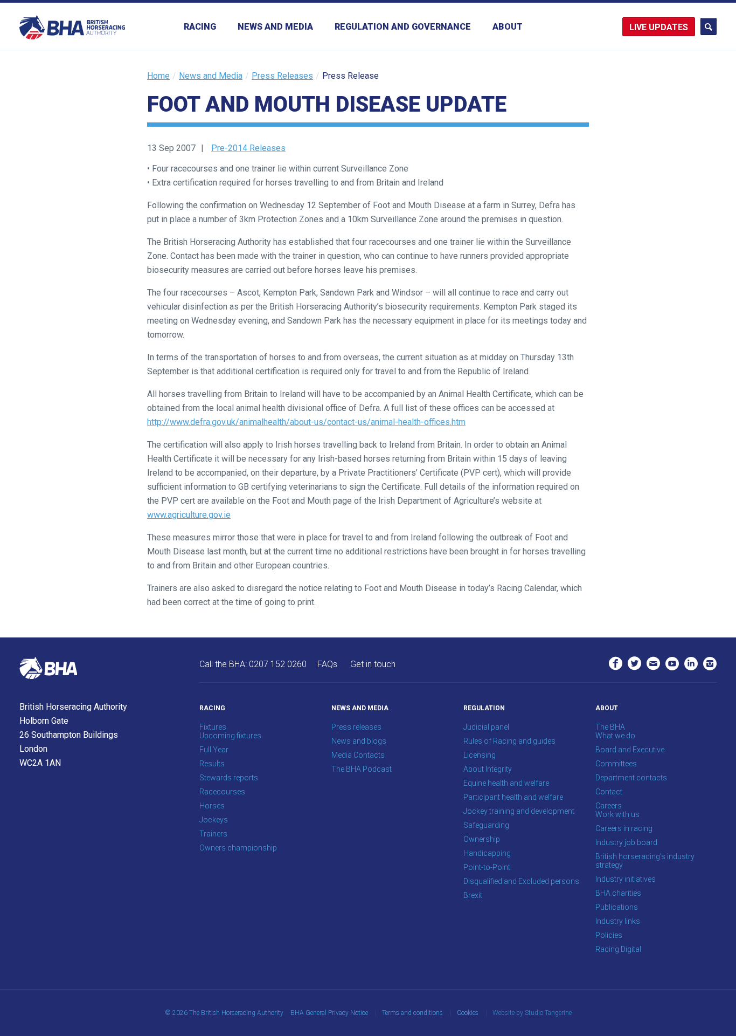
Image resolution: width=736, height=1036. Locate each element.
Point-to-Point (486, 867)
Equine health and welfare (506, 783)
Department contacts (631, 777)
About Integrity (487, 769)
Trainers (213, 833)
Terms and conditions (412, 1013)
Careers (608, 805)
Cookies (467, 1013)
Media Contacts (358, 755)
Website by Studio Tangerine (532, 1013)
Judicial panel (486, 727)
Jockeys (213, 819)
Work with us (617, 814)
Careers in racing (623, 828)
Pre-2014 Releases (248, 148)
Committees (616, 763)
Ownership (481, 839)
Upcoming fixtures (230, 735)
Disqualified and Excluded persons (521, 881)
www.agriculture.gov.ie (189, 515)
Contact (608, 791)
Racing (200, 27)
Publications (616, 907)
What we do (615, 735)
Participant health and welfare (513, 797)
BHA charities (618, 893)
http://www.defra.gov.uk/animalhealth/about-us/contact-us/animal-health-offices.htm (306, 422)
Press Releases (282, 76)
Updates (668, 27)
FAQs (327, 664)
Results (212, 763)
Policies (608, 935)
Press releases (356, 727)
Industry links (617, 921)
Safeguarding (486, 825)
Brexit (472, 895)
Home (158, 76)
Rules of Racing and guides (509, 741)
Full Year (213, 749)
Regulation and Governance (403, 27)
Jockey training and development (518, 811)
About (507, 27)
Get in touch (372, 664)
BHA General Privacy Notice (329, 1013)
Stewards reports (228, 777)
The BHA (610, 727)
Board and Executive (629, 749)
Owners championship (238, 847)
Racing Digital (618, 949)
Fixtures (212, 727)
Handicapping (487, 853)
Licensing (479, 755)
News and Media (275, 27)
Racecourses (222, 791)
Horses (212, 805)
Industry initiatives (625, 879)
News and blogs (358, 741)
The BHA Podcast (361, 769)
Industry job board (626, 842)
